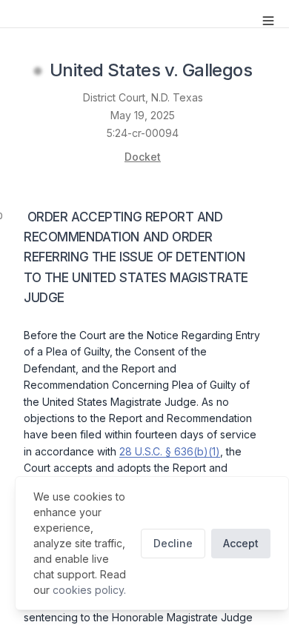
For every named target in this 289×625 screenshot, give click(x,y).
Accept (241, 543)
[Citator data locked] (37, 71)
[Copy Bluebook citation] (268, 71)
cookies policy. (89, 590)
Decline (173, 543)
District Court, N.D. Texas (143, 97)
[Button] (268, 21)
